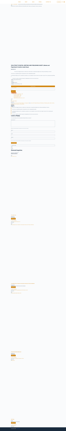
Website (12, 137)
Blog (33, 1)
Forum (40, 1)
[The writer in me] (33, 185)
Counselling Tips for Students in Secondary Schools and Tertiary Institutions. (23, 283)
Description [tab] (12, 104)
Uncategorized (13, 217)
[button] (13, 87)
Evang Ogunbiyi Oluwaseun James (19, 358)
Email (12, 133)
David (14, 425)
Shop (26, 1)
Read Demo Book (33, 86)
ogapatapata (18, 428)
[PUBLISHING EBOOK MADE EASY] (33, 322)
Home (19, 1)
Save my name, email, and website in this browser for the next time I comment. (21, 140)
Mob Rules (12, 419)
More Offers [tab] (12, 105)
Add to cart (13, 91)
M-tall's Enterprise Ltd (17, 221)
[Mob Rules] (33, 389)
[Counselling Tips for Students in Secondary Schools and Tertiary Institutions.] (33, 253)
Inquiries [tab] (12, 106)
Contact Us (48, 1)
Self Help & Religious (17, 421)
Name (12, 130)
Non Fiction (12, 421)
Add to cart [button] (13, 218)
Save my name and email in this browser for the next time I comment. (20, 128)
